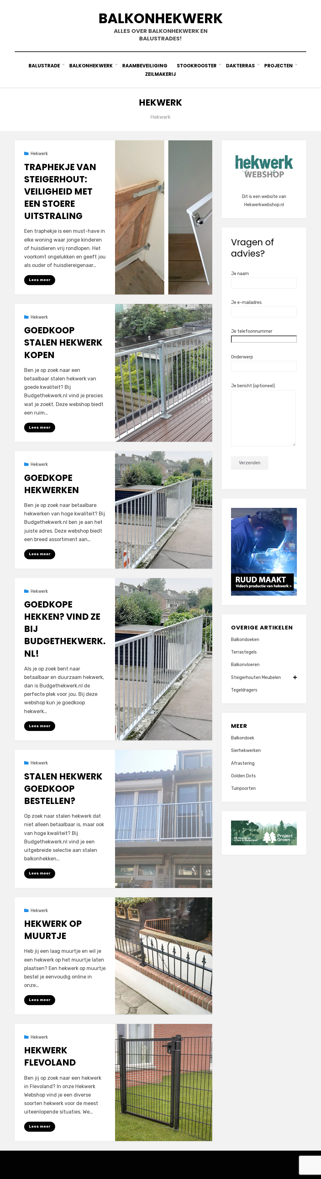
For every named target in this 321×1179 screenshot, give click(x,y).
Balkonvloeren (245, 664)
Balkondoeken (245, 639)
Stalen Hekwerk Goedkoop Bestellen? (63, 788)
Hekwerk (39, 153)
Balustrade (44, 65)
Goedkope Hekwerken (51, 484)
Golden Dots (243, 776)
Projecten (278, 65)
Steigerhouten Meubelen (256, 677)
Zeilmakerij (160, 74)
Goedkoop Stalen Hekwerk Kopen (63, 342)
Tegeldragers (244, 690)
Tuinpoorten (243, 788)
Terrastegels (244, 652)
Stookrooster (197, 65)
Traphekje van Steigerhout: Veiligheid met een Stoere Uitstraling (60, 191)
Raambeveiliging (144, 65)
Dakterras (240, 65)
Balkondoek (242, 738)
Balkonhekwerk (160, 18)
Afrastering (243, 763)
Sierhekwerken (246, 750)
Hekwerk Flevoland (50, 1056)
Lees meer (39, 280)
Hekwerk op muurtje (53, 930)
